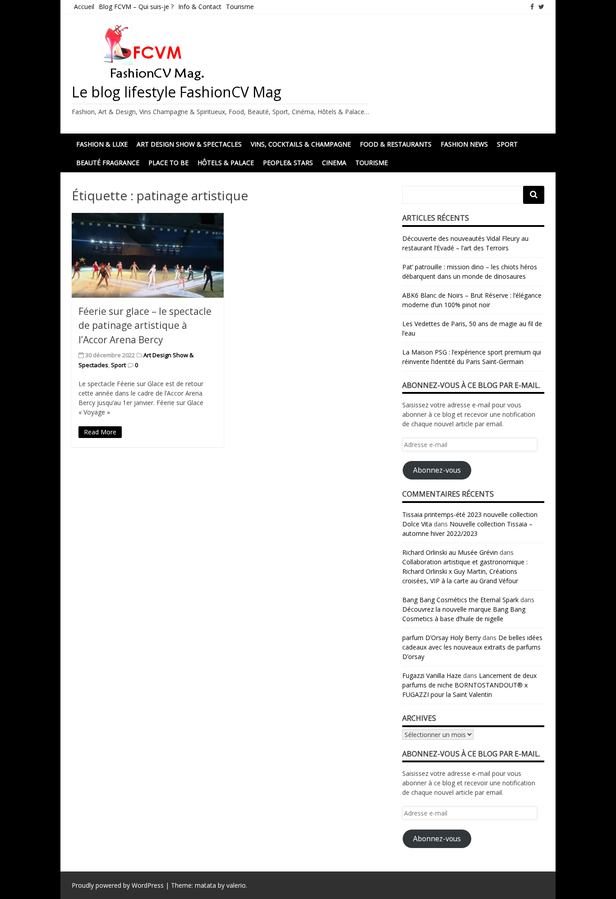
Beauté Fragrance (107, 162)
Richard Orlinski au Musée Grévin (450, 552)
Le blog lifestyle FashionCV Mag (176, 91)
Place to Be (168, 162)
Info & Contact (199, 6)
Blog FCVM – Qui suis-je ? (136, 6)
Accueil (84, 6)
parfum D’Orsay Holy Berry (441, 637)
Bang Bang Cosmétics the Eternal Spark (460, 599)
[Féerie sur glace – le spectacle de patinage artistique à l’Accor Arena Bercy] (148, 255)
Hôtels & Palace (226, 162)
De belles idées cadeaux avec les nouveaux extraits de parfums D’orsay (472, 647)
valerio (236, 885)
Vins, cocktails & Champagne (301, 144)
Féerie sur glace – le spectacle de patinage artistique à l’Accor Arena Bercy (144, 325)
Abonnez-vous (437, 470)
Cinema (334, 162)
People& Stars (288, 162)
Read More (100, 432)
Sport (507, 144)
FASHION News (464, 144)
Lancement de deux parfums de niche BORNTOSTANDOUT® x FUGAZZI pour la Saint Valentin (469, 685)
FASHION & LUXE (102, 144)
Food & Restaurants (396, 144)
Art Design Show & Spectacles (189, 144)
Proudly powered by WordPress (118, 885)
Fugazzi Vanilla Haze (431, 675)
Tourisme (240, 6)
